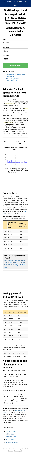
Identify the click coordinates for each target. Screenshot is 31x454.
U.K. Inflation (9, 434)
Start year (6, 47)
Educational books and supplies (15, 260)
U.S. (4, 1)
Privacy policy (18, 451)
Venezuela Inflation (11, 442)
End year (6, 55)
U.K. (14, 1)
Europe (26, 1)
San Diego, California (18, 265)
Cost (4, 39)
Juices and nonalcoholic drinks (15, 74)
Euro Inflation (9, 439)
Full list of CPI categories (13, 81)
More (15, 5)
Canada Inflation (10, 431)
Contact (10, 451)
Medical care (10, 77)
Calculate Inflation (15, 65)
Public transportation (12, 79)
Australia (19, 1)
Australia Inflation (11, 437)
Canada (9, 1)
